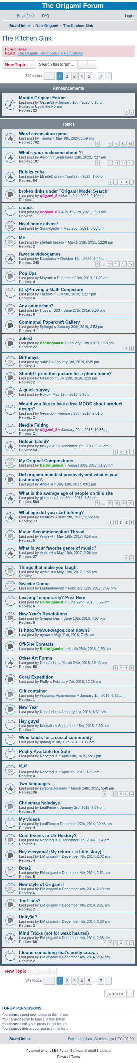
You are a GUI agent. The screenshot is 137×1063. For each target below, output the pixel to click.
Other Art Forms (35, 658)
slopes (26, 207)
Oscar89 (47, 102)
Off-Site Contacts (36, 644)
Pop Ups (28, 273)
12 (123, 163)
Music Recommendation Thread (51, 531)
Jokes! (25, 338)
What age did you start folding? (51, 512)
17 (130, 264)
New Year (28, 707)
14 (109, 264)
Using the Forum (48, 106)
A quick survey (34, 389)
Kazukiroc (48, 259)
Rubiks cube (32, 171)
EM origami (49, 856)
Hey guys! (29, 721)
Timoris (46, 138)
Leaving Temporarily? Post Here (52, 597)
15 (116, 264)
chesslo (46, 294)
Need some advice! (38, 223)
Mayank (46, 278)
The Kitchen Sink (27, 38)
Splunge (46, 327)
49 (116, 144)
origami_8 (48, 196)
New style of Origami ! (42, 884)
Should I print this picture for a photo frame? (65, 373)
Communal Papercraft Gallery (49, 322)
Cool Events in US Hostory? (47, 835)
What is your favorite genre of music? (57, 548)
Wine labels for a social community (55, 737)
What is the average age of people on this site (66, 493)
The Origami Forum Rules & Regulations (50, 53)
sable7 (45, 362)
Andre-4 (46, 484)
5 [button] (89, 76)
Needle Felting (34, 425)
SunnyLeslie (50, 228)
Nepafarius (49, 663)
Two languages (34, 783)
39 (130, 503)
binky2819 (48, 446)
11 (116, 163)
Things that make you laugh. (48, 567)
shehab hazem (52, 242)
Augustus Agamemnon (58, 695)
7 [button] (101, 76)
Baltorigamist (52, 343)
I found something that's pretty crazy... (58, 952)
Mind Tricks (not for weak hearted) (54, 933)
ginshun (46, 498)
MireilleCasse (51, 176)
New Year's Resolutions (43, 613)
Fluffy (44, 682)
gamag (45, 742)
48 (109, 144)
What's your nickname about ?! (51, 152)
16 (123, 264)
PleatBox (47, 517)
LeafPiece (48, 807)
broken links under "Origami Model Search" (64, 191)
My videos (29, 819)
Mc (22, 237)
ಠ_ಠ (23, 765)
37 (116, 503)
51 (130, 144)
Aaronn (46, 157)
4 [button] (81, 76)
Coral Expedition (36, 677)
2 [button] (67, 76)
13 (130, 163)
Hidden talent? (34, 441)
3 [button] (74, 76)
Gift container (33, 691)
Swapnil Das (50, 618)
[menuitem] (22, 16)
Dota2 (25, 868)
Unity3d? (28, 916)
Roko (44, 394)
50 (123, 144)
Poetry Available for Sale (44, 751)
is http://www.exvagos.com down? (54, 630)
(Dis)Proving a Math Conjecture (51, 289)
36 (109, 503)
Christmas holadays (39, 802)
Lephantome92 (52, 588)
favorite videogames (40, 254)
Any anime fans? (36, 305)
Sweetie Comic (34, 583)
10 (109, 163)
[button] (49, 76)
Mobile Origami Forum (42, 97)
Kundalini (47, 726)
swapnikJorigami (53, 788)
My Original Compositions (46, 460)
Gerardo (47, 378)
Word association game (43, 133)
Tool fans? (30, 900)
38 (123, 503)
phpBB (51, 1050)
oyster (45, 635)
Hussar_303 (50, 310)
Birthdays (29, 357)
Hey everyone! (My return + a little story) (60, 851)
